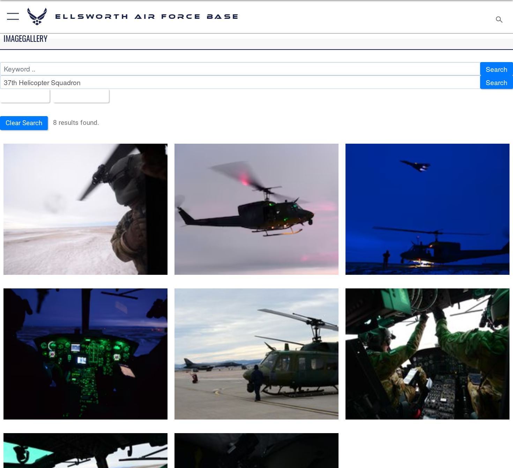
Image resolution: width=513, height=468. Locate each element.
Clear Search (24, 123)
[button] (11, 16)
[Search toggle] (500, 16)
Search (496, 69)
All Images (22, 95)
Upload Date (78, 95)
